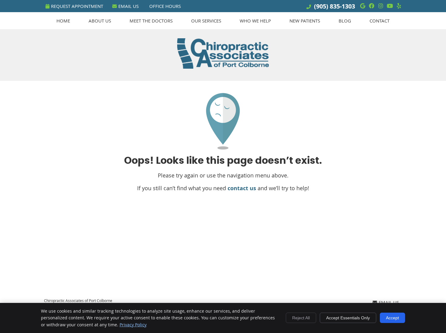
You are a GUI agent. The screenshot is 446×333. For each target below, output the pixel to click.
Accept (392, 317)
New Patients (304, 21)
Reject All (301, 317)
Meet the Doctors (151, 21)
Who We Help (255, 21)
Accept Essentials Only (348, 317)
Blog (345, 21)
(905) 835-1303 (334, 6)
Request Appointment (77, 6)
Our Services (206, 21)
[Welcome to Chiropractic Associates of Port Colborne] (223, 66)
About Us (100, 21)
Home (63, 21)
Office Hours (165, 6)
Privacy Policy (133, 325)
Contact (380, 21)
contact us (242, 188)
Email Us (128, 6)
